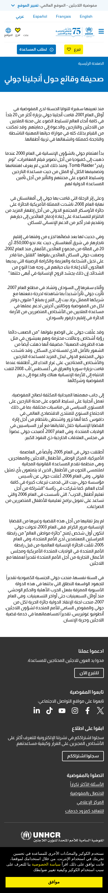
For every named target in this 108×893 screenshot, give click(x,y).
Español (40, 16)
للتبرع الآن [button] (89, 672)
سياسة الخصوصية (46, 864)
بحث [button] (25, 35)
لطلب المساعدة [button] (33, 49)
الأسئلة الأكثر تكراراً (87, 784)
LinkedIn (36, 710)
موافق (54, 882)
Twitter (100, 710)
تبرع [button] (18, 34)
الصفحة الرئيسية (91, 63)
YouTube (62, 710)
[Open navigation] (101, 31)
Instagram (74, 710)
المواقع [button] (8, 35)
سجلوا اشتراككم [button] (83, 755)
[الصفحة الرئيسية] (75, 32)
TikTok (49, 710)
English (86, 16)
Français (63, 16)
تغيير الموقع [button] (27, 5)
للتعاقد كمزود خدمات (84, 811)
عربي (20, 16)
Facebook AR (87, 710)
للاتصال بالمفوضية (87, 793)
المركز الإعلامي (90, 802)
